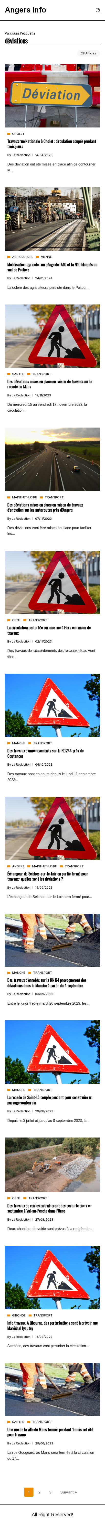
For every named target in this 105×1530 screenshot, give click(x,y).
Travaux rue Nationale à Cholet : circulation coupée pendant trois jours (51, 143)
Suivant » (68, 1492)
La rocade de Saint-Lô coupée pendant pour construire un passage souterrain (50, 1099)
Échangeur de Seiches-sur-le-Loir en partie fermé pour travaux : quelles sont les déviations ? (47, 876)
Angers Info (25, 9)
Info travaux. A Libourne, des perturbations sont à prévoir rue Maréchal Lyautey (52, 1325)
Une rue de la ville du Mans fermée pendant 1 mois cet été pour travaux (50, 1432)
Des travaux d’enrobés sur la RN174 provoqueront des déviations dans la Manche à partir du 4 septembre (46, 982)
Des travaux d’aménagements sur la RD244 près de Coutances (45, 753)
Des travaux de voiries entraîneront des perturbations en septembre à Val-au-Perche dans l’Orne (49, 1208)
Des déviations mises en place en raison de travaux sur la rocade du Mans (49, 384)
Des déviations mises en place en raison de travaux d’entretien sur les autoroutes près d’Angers (45, 507)
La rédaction (21, 155)
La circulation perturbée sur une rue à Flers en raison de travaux (48, 630)
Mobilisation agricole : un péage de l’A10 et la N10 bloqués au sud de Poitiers (52, 267)
